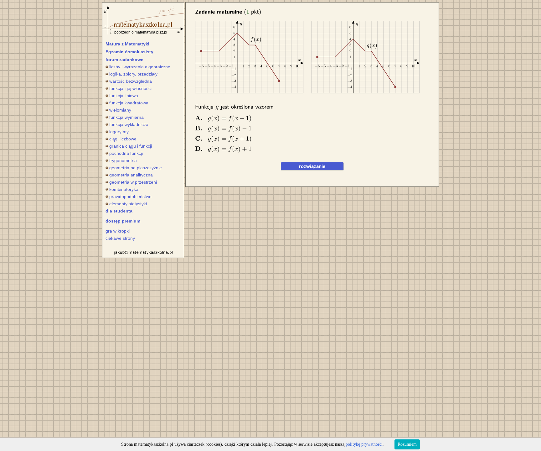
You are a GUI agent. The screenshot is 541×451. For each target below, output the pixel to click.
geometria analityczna (131, 174)
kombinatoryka (123, 189)
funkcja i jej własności (130, 88)
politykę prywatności (364, 444)
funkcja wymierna (126, 117)
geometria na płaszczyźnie (135, 167)
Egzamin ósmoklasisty (129, 51)
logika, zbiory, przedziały (133, 73)
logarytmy (119, 131)
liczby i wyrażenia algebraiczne (139, 66)
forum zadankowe (124, 59)
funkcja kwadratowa (128, 102)
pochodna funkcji (126, 153)
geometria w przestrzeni (133, 182)
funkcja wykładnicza (128, 124)
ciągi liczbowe (123, 138)
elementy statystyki (128, 203)
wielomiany (120, 110)
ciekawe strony (120, 238)
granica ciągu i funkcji (130, 146)
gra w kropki (118, 230)
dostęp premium (123, 220)
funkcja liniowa (123, 95)
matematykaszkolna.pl (143, 24)
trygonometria (123, 160)
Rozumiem (407, 444)
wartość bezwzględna (130, 81)
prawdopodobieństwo (130, 196)
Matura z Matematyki (127, 43)
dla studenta (119, 210)
